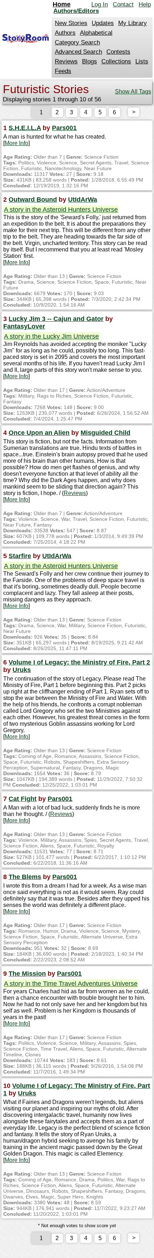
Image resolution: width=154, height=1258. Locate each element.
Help (145, 4)
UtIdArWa (82, 199)
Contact (123, 4)
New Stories (71, 23)
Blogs (89, 61)
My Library (132, 23)
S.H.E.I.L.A (25, 127)
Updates (103, 23)
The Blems (25, 876)
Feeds (63, 71)
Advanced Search (78, 51)
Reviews (66, 61)
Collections (116, 61)
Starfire (20, 556)
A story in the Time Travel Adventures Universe (71, 983)
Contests (118, 51)
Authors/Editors (76, 11)
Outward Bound (33, 199)
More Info (16, 143)
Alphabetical (96, 32)
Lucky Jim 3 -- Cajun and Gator (56, 318)
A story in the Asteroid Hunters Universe (61, 209)
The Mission (27, 973)
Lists (141, 61)
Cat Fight (23, 798)
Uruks (22, 669)
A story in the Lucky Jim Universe (51, 336)
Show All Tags (133, 91)
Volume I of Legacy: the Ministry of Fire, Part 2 (79, 662)
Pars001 (64, 127)
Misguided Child (105, 432)
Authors (65, 32)
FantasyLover (24, 326)
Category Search (77, 42)
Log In (99, 4)
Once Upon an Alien (39, 432)
